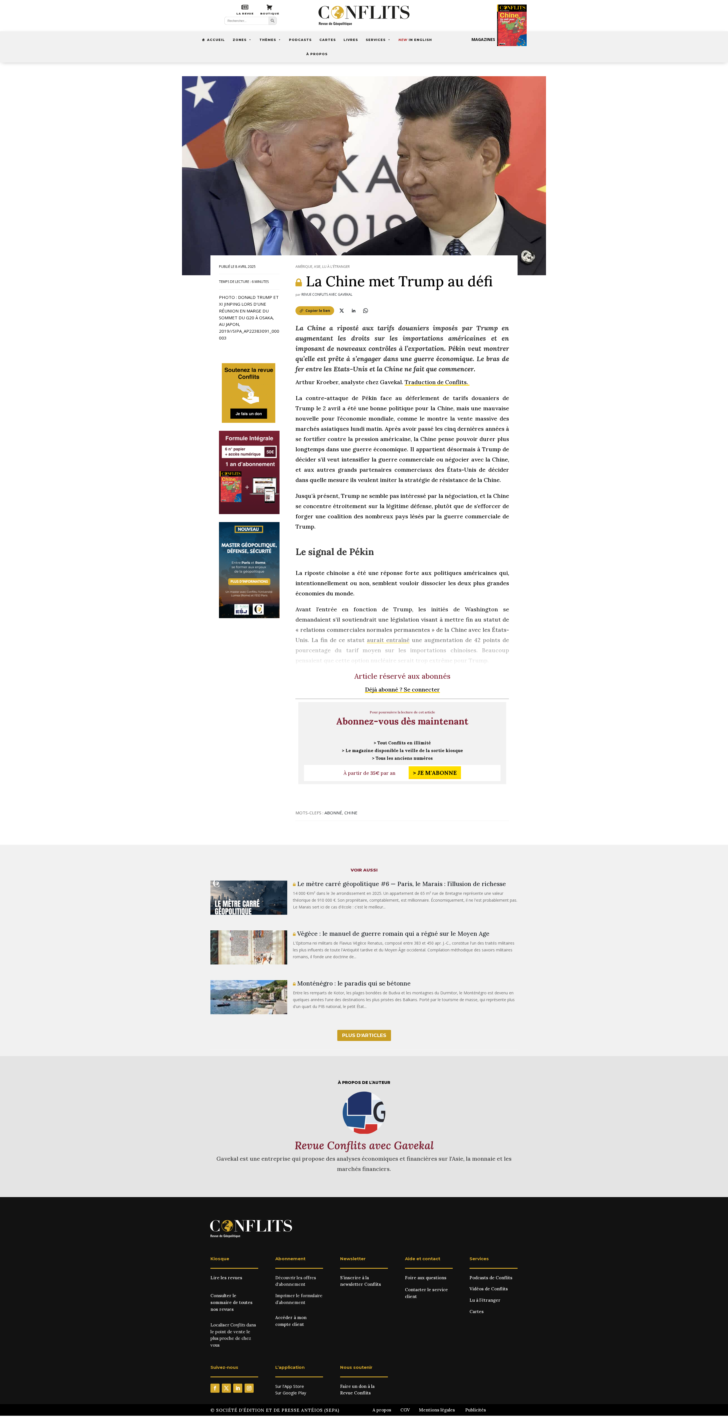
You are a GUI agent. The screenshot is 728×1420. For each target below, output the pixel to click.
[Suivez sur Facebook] (215, 1388)
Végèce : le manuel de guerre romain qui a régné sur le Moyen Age (392, 933)
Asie (317, 266)
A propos (382, 1410)
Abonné (333, 812)
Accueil (216, 40)
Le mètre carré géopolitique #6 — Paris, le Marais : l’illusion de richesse (400, 884)
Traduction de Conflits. (437, 382)
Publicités (475, 1410)
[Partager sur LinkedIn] (353, 310)
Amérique (303, 266)
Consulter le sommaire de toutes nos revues (231, 1302)
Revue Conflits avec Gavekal (326, 294)
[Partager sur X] (341, 310)
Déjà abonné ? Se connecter (402, 689)
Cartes (327, 40)
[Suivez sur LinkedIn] (237, 1388)
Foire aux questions (425, 1277)
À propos (317, 54)
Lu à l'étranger (336, 266)
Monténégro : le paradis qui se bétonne (353, 983)
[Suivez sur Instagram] (249, 1388)
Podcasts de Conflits (491, 1277)
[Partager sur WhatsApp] (365, 310)
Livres (351, 40)
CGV (405, 1410)
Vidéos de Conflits (489, 1288)
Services (376, 40)
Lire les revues (226, 1277)
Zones (240, 40)
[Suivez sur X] (226, 1388)
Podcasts (300, 40)
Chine (350, 812)
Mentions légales (437, 1410)
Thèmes (267, 40)
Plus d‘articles (364, 1035)
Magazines (483, 39)
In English (415, 40)
